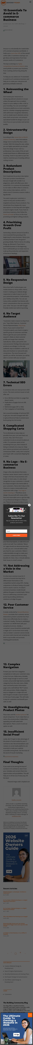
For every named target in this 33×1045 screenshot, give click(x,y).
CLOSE (30, 1015)
